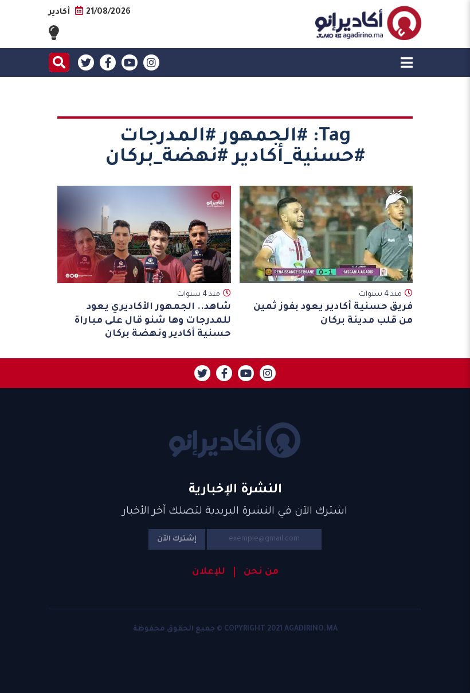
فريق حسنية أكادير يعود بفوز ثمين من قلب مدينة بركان (333, 314)
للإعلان (208, 572)
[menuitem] (256, 572)
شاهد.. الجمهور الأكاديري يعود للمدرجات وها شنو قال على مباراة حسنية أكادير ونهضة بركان (153, 320)
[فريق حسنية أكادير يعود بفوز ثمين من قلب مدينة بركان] (326, 234)
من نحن (261, 572)
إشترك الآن (177, 539)
